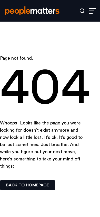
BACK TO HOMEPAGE (27, 185)
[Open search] (82, 10)
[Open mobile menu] (92, 11)
